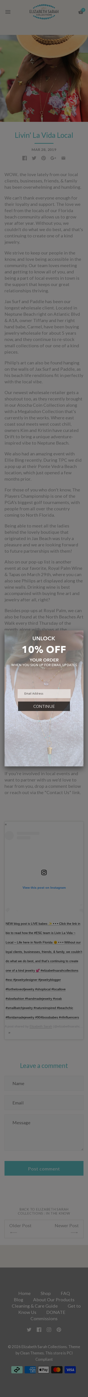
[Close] (83, 630)
